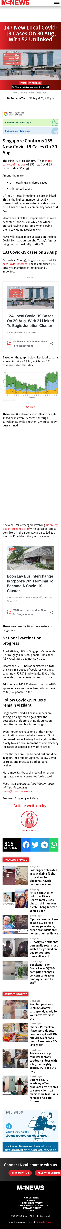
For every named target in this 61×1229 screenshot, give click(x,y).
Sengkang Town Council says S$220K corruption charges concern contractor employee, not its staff (43, 973)
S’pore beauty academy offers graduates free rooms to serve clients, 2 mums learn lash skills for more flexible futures (44, 1090)
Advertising (31, 1197)
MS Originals (35, 83)
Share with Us (20, 1173)
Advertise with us (49, 1173)
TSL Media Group (43, 1222)
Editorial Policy (32, 1203)
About (31, 1200)
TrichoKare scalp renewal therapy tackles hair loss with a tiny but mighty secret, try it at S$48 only (43, 1062)
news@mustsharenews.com (20, 791)
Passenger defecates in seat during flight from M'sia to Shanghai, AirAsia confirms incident (43, 877)
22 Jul (6, 207)
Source (30, 407)
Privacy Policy (32, 1208)
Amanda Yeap (19, 98)
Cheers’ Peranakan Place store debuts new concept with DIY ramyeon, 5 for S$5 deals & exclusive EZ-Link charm (43, 1036)
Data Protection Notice (33, 1205)
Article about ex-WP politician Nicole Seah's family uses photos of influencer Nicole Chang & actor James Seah (43, 902)
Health (23, 83)
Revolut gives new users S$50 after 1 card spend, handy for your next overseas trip (44, 1011)
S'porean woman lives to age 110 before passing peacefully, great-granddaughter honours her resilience (44, 926)
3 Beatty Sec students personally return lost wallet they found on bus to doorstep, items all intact (44, 949)
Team (31, 1210)
